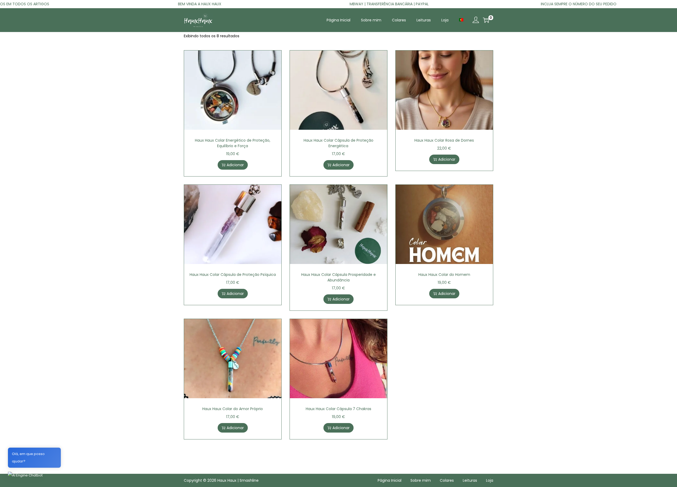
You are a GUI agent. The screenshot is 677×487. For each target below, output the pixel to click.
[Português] (461, 20)
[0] (486, 20)
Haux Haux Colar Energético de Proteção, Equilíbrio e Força (232, 143)
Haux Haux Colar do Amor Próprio (232, 408)
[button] (25, 475)
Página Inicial (389, 480)
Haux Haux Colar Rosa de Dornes (444, 140)
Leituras (470, 480)
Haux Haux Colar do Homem (444, 274)
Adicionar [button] (235, 165)
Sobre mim (420, 480)
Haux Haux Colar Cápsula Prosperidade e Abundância (338, 277)
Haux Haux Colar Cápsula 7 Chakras (338, 408)
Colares (447, 480)
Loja (489, 480)
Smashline (249, 480)
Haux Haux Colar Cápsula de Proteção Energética (338, 143)
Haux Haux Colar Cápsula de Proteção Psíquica (233, 274)
